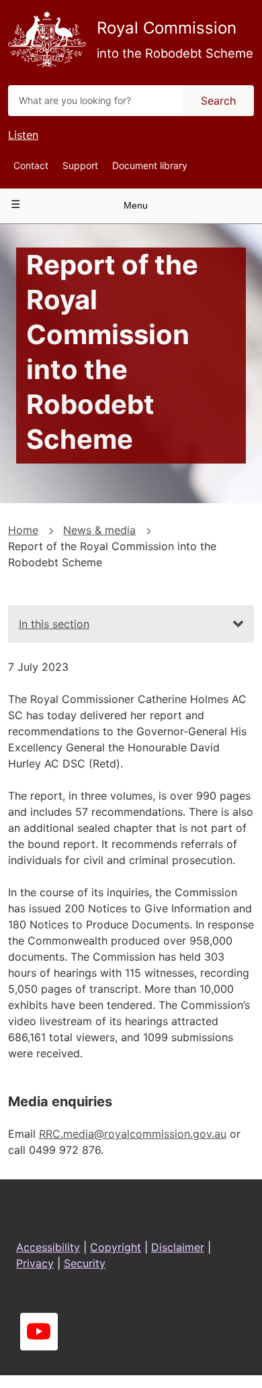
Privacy (35, 1263)
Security (84, 1263)
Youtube (39, 1331)
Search (218, 100)
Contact (30, 165)
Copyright (115, 1247)
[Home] (47, 39)
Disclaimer (177, 1247)
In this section (54, 624)
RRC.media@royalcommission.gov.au (132, 1133)
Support (80, 165)
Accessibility (48, 1247)
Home (23, 530)
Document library (149, 165)
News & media (99, 530)
